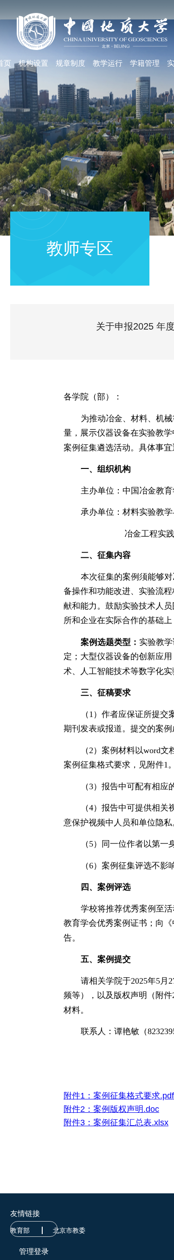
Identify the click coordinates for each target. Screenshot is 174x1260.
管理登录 (34, 1251)
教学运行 (107, 63)
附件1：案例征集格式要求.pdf (119, 1095)
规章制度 (70, 63)
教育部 (20, 1230)
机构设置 (33, 63)
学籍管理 (145, 63)
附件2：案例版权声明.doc (111, 1109)
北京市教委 (69, 1230)
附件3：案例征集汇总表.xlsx (116, 1122)
